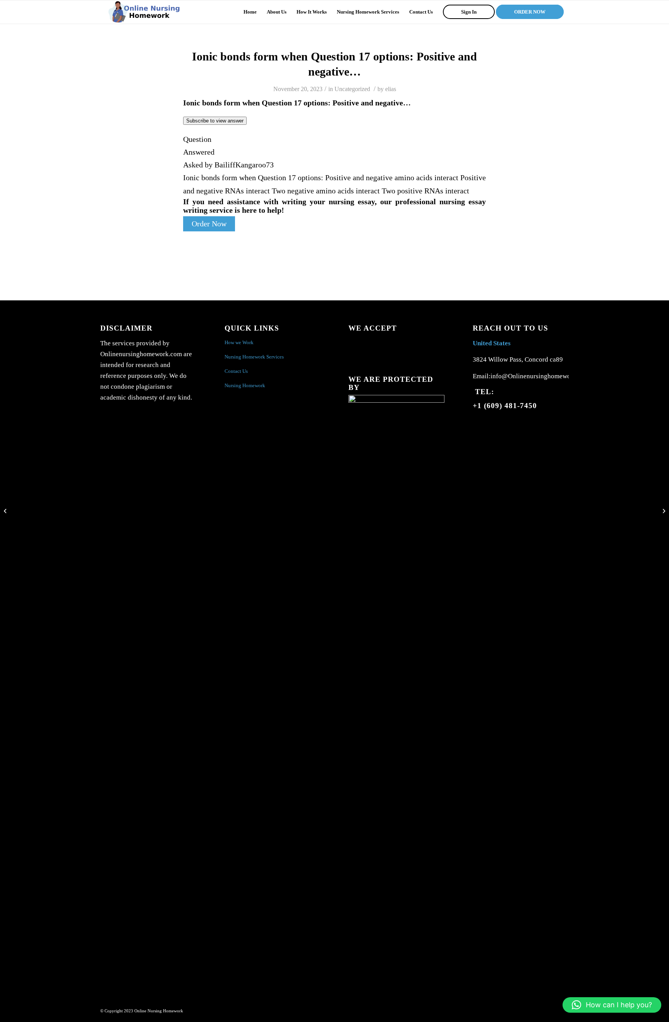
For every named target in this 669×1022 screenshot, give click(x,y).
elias (390, 89)
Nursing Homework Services (254, 357)
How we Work (239, 342)
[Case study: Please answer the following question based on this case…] (6, 511)
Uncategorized (352, 89)
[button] (612, 1005)
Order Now (209, 224)
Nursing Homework (245, 385)
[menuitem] (250, 12)
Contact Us (236, 371)
